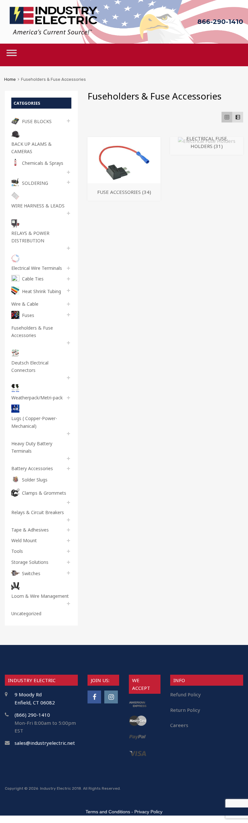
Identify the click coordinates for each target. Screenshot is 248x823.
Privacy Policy (148, 811)
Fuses (28, 315)
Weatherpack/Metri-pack (37, 398)
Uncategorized (26, 613)
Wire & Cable (24, 304)
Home (10, 79)
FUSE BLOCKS (37, 121)
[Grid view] (227, 117)
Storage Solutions (29, 562)
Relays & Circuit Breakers (37, 512)
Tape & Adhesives (30, 530)
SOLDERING (35, 183)
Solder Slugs (34, 480)
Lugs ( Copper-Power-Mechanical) (34, 422)
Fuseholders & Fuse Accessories (32, 331)
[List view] (237, 117)
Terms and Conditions (108, 811)
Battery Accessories (32, 468)
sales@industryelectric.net (45, 743)
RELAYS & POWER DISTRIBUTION (30, 237)
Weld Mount (24, 540)
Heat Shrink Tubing (41, 291)
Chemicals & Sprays (42, 163)
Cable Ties (33, 279)
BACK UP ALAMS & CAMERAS (31, 147)
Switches (31, 573)
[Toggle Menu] (11, 55)
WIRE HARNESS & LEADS (38, 206)
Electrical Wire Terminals (36, 268)
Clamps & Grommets (44, 493)
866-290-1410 (220, 22)
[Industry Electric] (53, 33)
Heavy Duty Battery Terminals (31, 447)
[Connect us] (94, 696)
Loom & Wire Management (40, 596)
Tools (17, 551)
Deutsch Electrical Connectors (29, 366)
